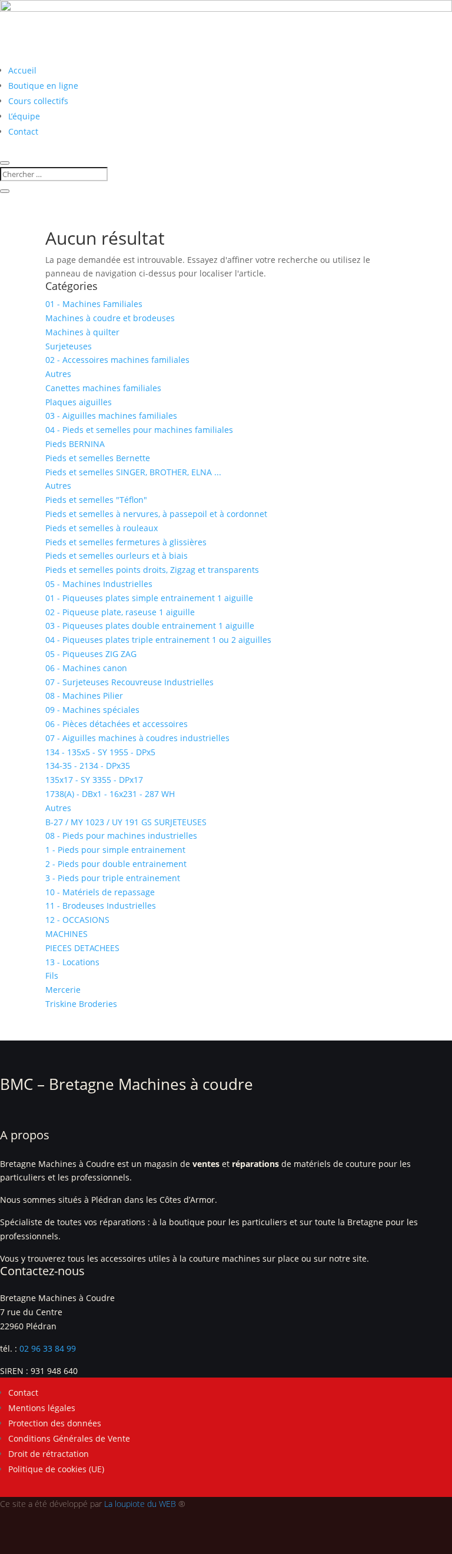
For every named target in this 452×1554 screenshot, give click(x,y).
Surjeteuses (68, 346)
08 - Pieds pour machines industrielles (121, 835)
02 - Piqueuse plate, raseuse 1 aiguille (120, 612)
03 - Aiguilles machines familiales (111, 415)
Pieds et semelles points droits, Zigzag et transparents (152, 569)
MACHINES (66, 933)
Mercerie (63, 989)
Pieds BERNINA (75, 443)
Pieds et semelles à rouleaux (101, 527)
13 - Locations (72, 962)
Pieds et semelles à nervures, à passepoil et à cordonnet (156, 513)
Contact (23, 131)
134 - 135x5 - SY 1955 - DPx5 (100, 752)
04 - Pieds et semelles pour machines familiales (139, 429)
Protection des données (54, 1423)
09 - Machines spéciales (92, 709)
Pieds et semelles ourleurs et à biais (116, 555)
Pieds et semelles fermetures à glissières (126, 542)
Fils (51, 975)
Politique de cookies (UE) (56, 1469)
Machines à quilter (82, 332)
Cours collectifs (38, 100)
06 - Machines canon (86, 667)
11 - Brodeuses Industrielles (100, 905)
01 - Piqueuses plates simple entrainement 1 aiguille (149, 597)
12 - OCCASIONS (77, 919)
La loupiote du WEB (140, 1503)
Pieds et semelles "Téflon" (96, 499)
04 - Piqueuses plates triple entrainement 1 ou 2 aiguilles (158, 639)
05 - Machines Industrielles (98, 583)
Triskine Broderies (81, 1003)
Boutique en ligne (43, 85)
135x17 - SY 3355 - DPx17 (94, 779)
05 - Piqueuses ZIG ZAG (91, 653)
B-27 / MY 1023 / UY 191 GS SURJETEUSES (126, 822)
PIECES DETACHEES (82, 947)
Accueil (22, 70)
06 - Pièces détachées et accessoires (116, 723)
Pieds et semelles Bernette (97, 457)
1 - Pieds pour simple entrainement (115, 849)
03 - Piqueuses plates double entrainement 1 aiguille (149, 625)
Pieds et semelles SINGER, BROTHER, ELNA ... (133, 472)
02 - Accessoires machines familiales (117, 359)
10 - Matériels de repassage (100, 892)
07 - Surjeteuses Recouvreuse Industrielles (129, 682)
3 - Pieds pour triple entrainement (112, 877)
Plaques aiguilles (78, 402)
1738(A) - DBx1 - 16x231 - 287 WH (110, 793)
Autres (58, 373)
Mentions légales (41, 1407)
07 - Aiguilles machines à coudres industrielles (137, 737)
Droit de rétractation (48, 1453)
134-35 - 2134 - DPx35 (87, 765)
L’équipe (24, 116)
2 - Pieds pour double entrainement (116, 863)
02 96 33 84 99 (47, 1348)
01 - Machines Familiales (93, 303)
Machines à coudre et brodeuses (110, 318)
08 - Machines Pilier (84, 695)
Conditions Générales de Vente (69, 1438)
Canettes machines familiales (103, 387)
